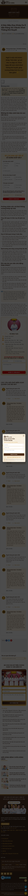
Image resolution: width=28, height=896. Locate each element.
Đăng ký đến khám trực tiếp (15, 457)
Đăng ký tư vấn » (13, 454)
